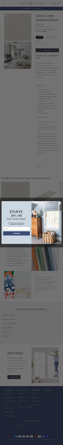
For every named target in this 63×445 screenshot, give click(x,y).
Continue (16, 233)
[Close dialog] (59, 203)
